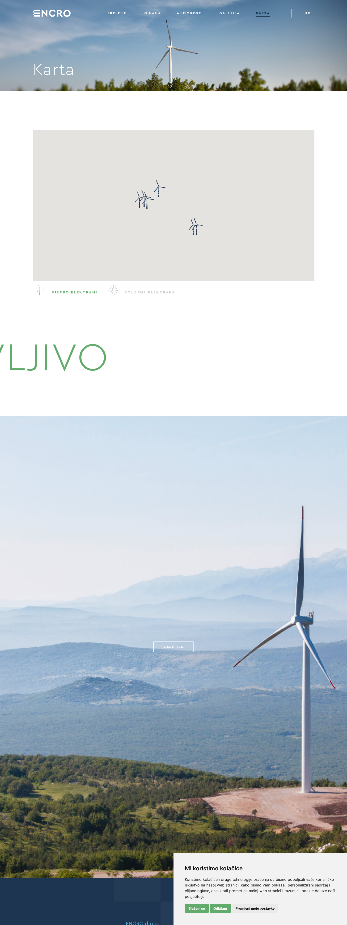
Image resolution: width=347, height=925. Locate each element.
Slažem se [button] (197, 908)
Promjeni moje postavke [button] (255, 908)
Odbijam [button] (220, 908)
